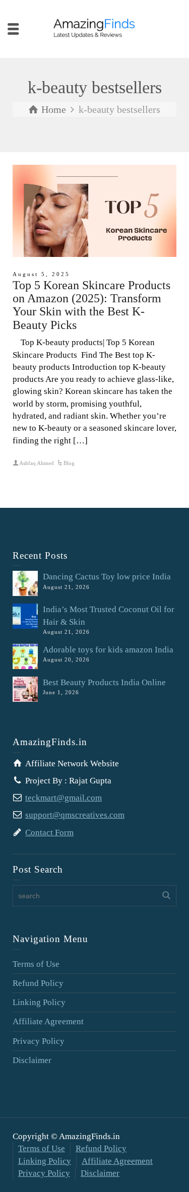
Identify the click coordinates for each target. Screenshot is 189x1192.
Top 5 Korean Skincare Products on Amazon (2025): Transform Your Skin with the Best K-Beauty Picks (91, 305)
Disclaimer (32, 1060)
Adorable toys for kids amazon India (108, 649)
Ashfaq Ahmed (36, 463)
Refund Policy (38, 983)
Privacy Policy (39, 1041)
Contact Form (49, 832)
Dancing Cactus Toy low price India (107, 576)
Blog (69, 463)
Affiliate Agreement (48, 1021)
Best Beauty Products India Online (104, 682)
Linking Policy (39, 1002)
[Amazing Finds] (94, 28)
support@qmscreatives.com (74, 815)
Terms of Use (36, 964)
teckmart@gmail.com (63, 798)
